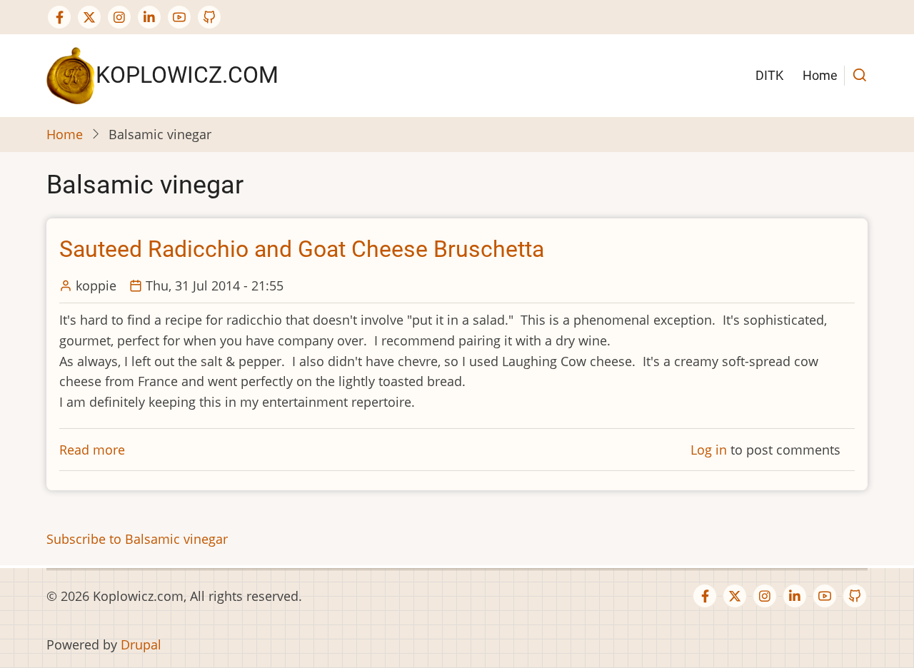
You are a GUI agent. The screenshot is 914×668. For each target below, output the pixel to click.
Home (820, 75)
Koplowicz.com (187, 74)
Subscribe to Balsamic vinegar (137, 538)
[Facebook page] (59, 17)
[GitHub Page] (209, 17)
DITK (769, 75)
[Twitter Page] (89, 17)
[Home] (71, 74)
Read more (92, 449)
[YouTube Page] (179, 17)
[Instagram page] (119, 17)
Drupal (141, 644)
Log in (708, 449)
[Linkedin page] (149, 17)
